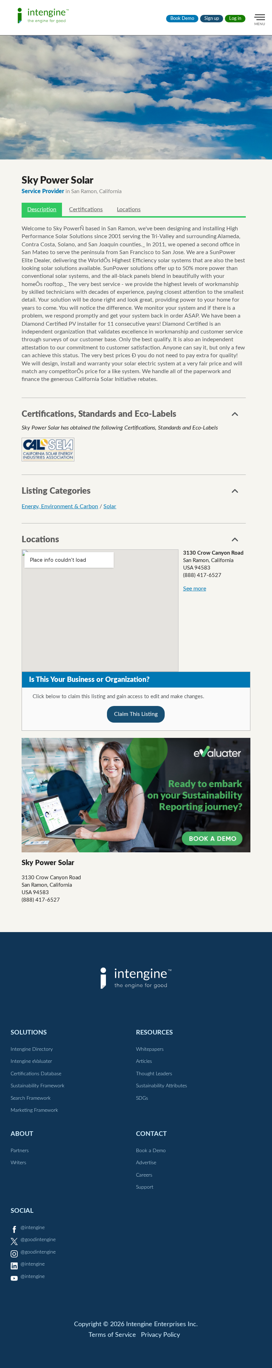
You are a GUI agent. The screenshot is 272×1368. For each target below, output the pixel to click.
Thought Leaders (154, 1073)
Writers (18, 1162)
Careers (144, 1175)
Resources (154, 1033)
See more (194, 589)
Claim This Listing (136, 714)
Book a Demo (151, 1150)
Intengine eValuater (31, 1061)
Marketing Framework (34, 1110)
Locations (129, 209)
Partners (20, 1150)
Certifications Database (36, 1073)
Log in (235, 18)
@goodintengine (38, 1239)
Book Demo (182, 18)
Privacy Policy (160, 1335)
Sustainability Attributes (161, 1085)
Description (41, 209)
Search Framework (31, 1098)
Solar (109, 506)
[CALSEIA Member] (48, 449)
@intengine (33, 1227)
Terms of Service (112, 1335)
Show (235, 416)
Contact (151, 1134)
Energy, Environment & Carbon (60, 506)
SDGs (142, 1098)
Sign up (211, 18)
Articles (144, 1061)
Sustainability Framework (37, 1085)
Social (22, 1211)
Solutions (29, 1033)
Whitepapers (150, 1049)
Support (144, 1187)
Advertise (146, 1162)
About (22, 1134)
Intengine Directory (32, 1049)
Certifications (86, 209)
